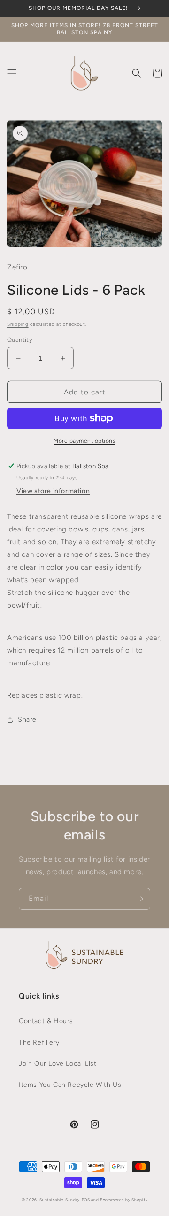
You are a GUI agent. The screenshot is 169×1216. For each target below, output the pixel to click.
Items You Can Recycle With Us (70, 1085)
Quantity (19, 339)
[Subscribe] (139, 899)
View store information (53, 491)
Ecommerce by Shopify (123, 1199)
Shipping (18, 324)
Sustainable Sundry (59, 1199)
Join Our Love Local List (57, 1064)
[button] (11, 73)
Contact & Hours (46, 1021)
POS (86, 1199)
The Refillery (39, 1043)
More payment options (84, 441)
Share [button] (27, 719)
